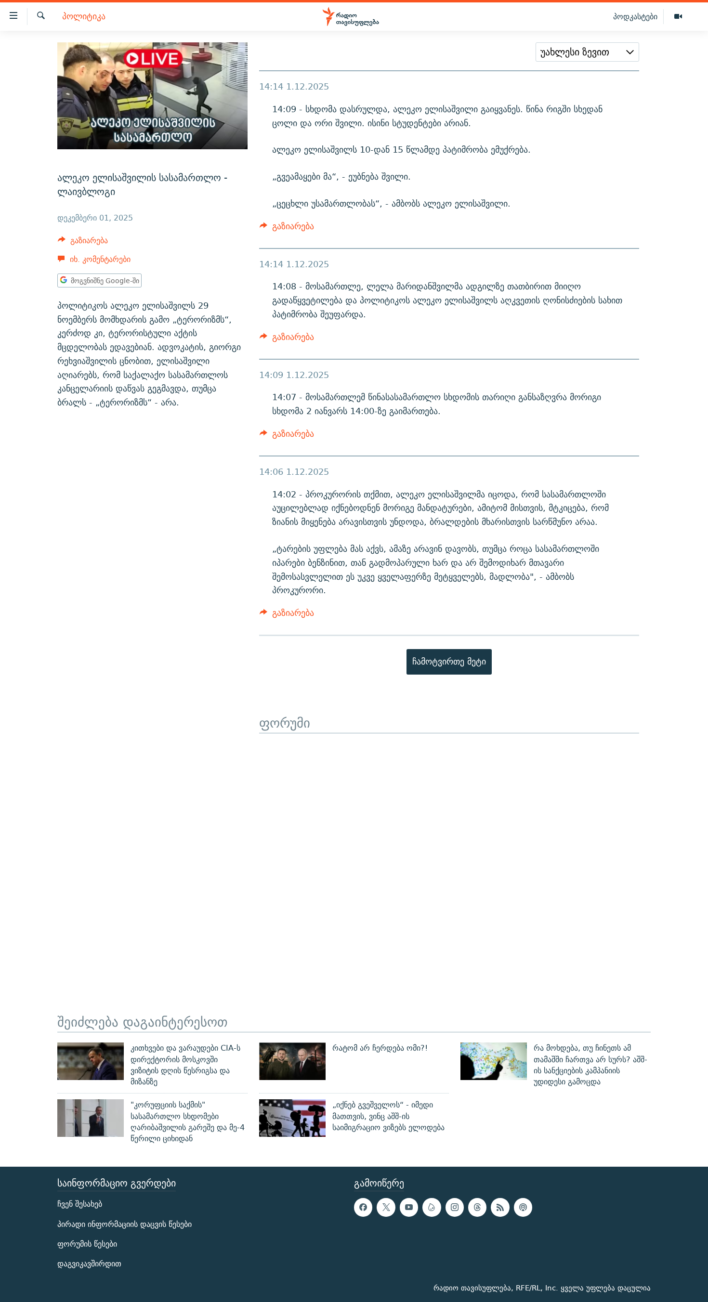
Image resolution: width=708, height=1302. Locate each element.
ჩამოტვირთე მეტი (449, 661)
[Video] (678, 17)
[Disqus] (449, 853)
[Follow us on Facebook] (363, 1207)
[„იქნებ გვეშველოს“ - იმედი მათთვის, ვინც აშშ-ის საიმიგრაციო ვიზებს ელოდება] (292, 1118)
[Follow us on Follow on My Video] (431, 1207)
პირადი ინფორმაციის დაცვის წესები (124, 1224)
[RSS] (500, 1207)
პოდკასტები (635, 16)
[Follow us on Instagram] (455, 1207)
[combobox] (587, 52)
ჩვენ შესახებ (79, 1204)
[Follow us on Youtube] (409, 1207)
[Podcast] (523, 1207)
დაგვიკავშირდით (89, 1264)
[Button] (83, 243)
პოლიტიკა (83, 17)
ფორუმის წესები (87, 1243)
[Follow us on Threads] (477, 1207)
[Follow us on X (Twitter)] (386, 1207)
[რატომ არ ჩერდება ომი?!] (292, 1061)
